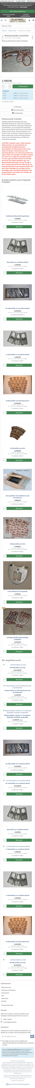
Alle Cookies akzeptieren (17, 11)
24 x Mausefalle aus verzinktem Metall (17, 308)
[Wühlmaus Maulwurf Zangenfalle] (2, 37)
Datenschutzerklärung (13, 1049)
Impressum (4, 998)
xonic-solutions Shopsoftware (21, 1084)
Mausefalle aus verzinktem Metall (17, 262)
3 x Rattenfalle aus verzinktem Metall (17, 354)
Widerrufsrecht (6, 987)
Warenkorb (24, 86)
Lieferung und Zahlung (8, 990)
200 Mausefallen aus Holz (17, 962)
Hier (25, 1075)
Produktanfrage (18, 113)
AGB (2, 995)
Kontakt (3, 1001)
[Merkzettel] (5, 226)
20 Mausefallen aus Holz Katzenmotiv (17, 401)
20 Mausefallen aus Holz (17, 544)
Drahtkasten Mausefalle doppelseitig (17, 216)
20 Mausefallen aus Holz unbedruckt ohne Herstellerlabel (17, 691)
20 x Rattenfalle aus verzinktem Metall (18, 783)
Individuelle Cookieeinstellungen (25, 15)
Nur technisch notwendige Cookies (9, 15)
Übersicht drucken (18, 110)
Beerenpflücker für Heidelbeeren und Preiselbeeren (17, 497)
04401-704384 (7, 1019)
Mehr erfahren (23, 7)
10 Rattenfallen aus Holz (17, 448)
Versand (19, 83)
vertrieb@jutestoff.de (9, 1022)
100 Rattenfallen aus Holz (17, 667)
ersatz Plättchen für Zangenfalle (17, 591)
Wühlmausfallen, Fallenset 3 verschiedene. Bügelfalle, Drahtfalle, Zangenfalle (17, 716)
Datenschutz (5, 993)
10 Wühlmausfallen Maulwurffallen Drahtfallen (17, 638)
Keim (19, 38)
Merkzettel (18, 107)
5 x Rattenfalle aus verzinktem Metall (17, 849)
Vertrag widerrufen (7, 1005)
